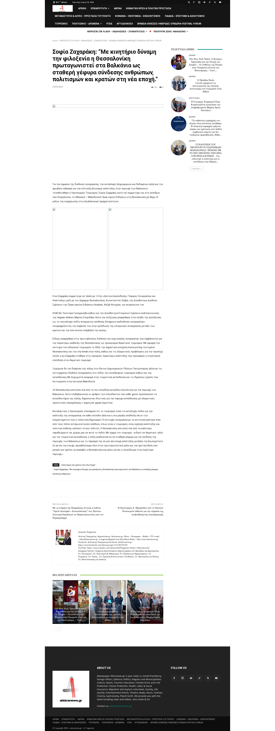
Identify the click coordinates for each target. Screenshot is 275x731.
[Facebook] (193, 2)
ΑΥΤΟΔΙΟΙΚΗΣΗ (125, 23)
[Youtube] (220, 2)
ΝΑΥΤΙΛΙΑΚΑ (144, 607)
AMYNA (118, 8)
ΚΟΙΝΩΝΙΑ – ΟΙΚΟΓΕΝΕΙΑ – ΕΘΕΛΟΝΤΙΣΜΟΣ (137, 16)
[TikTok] (209, 2)
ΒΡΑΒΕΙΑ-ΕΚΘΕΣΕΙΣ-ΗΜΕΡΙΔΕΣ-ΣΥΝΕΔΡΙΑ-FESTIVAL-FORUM (169, 23)
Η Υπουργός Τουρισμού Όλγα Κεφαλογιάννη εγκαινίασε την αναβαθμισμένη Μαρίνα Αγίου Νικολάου (145, 615)
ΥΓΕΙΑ (109, 23)
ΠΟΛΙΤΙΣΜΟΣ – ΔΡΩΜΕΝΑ (85, 23)
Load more (196, 169)
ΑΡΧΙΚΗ (82, 8)
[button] (189, 2)
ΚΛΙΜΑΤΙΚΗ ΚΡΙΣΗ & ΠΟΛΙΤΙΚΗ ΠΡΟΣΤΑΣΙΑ (148, 8)
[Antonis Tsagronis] (65, 546)
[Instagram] (199, 2)
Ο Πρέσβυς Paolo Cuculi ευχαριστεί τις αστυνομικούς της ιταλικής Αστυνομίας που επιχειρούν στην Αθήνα (108, 614)
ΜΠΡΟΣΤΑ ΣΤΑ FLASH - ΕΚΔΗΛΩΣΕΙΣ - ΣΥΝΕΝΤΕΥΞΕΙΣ (83, 40)
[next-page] (60, 629)
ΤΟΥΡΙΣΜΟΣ (61, 23)
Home (55, 40)
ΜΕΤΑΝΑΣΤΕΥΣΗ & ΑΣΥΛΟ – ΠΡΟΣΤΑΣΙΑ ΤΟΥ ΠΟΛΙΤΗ (83, 16)
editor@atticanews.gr (120, 705)
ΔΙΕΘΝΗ (70, 605)
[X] (214, 2)
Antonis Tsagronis (87, 532)
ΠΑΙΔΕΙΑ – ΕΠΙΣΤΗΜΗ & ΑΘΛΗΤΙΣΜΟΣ (185, 16)
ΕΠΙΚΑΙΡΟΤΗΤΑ (99, 8)
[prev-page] (54, 629)
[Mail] (204, 2)
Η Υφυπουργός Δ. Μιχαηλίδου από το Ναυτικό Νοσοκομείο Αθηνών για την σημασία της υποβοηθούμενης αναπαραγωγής (140, 511)
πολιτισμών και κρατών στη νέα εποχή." (78, 465)
